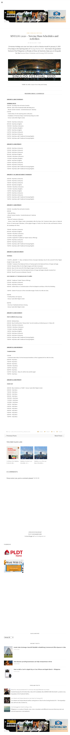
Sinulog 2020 (26, 431)
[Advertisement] (35, 602)
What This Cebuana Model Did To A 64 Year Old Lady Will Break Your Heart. (30, 689)
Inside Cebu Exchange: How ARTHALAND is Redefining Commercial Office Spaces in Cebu (40, 647)
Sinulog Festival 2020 (37, 49)
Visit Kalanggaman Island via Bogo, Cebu (21, 707)
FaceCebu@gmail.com (40, 536)
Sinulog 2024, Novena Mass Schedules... (40, 462)
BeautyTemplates (61, 725)
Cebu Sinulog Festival (34, 33)
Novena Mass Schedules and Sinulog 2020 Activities (36, 53)
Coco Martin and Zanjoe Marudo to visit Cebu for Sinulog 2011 (27, 698)
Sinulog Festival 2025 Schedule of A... (26, 462)
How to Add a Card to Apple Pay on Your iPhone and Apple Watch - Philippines (37, 669)
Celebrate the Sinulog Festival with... (13, 462)
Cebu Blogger (33, 42)
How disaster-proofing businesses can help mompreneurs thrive (33, 661)
